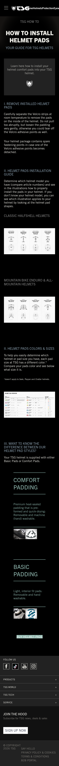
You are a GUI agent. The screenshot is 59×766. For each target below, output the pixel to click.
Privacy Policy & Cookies (38, 752)
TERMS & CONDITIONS (35, 756)
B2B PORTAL (29, 760)
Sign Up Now (15, 730)
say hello (28, 748)
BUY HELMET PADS (30, 636)
